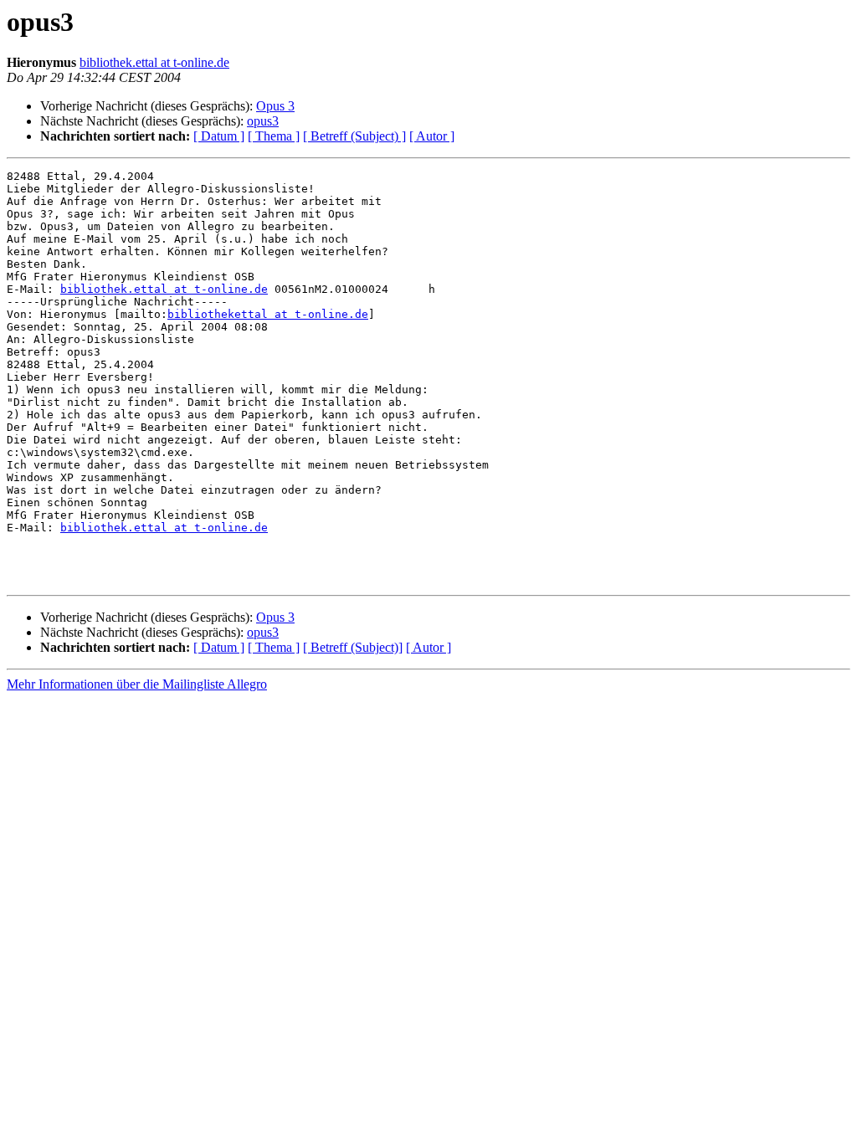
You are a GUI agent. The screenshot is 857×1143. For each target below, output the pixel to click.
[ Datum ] (218, 136)
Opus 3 (275, 106)
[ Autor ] (431, 136)
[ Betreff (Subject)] (353, 647)
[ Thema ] (274, 136)
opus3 (263, 121)
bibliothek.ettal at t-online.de (154, 62)
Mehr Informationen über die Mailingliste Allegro (137, 684)
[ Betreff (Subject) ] (354, 136)
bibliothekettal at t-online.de (267, 314)
